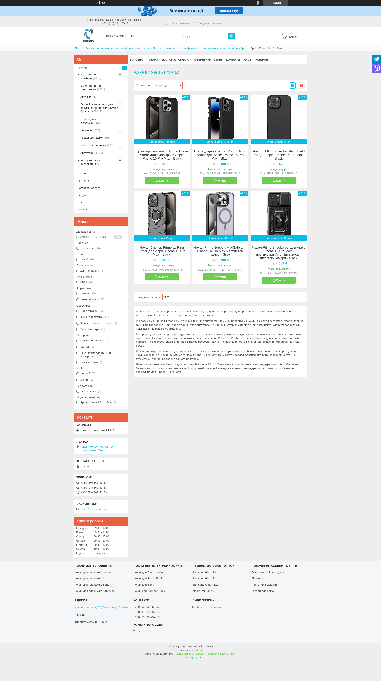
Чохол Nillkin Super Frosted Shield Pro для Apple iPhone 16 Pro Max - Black (278, 155)
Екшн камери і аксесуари (267, 572)
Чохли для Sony (143, 584)
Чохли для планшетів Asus (91, 578)
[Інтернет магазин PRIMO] (88, 35)
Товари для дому (91, 137)
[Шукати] (231, 36)
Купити (163, 180)
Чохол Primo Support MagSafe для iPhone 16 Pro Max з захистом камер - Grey (220, 251)
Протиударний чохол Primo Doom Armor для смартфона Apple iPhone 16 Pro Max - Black (162, 155)
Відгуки (82, 195)
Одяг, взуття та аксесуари (89, 120)
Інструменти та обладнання (90, 162)
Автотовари (87, 152)
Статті (81, 202)
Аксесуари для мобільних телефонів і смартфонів (117, 48)
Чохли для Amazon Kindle (149, 572)
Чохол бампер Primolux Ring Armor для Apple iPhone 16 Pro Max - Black (161, 251)
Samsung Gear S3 (204, 572)
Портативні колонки (264, 584)
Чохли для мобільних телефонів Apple (223, 48)
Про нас (82, 173)
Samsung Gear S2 (204, 578)
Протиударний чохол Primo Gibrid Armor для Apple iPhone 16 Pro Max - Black (220, 155)
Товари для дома (262, 590)
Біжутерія (86, 130)
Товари (152, 59)
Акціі (247, 59)
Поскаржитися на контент (189, 653)
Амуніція (85, 96)
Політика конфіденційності (221, 653)
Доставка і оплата (175, 59)
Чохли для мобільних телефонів (174, 48)
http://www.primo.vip (95, 509)
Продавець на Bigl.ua (191, 650)
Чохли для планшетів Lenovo (93, 572)
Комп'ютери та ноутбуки (89, 76)
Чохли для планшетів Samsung (94, 590)
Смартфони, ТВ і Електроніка (91, 87)
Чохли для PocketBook (148, 578)
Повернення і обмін (207, 59)
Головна (136, 59)
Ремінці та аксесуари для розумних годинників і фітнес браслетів (99, 108)
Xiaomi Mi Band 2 (203, 590)
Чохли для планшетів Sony (91, 584)
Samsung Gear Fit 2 (205, 584)
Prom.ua (209, 646)
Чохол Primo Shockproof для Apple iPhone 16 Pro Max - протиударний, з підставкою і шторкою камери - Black (278, 253)
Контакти (233, 59)
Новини (82, 209)
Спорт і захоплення (93, 145)
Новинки (261, 59)
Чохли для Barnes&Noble (149, 590)
